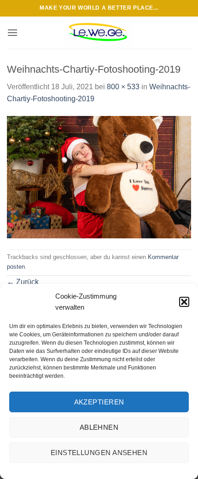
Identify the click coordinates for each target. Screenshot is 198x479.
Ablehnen (99, 427)
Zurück (23, 282)
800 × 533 (123, 87)
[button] (184, 301)
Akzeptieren (99, 402)
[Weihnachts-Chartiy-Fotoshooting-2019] (99, 176)
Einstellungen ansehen (99, 452)
